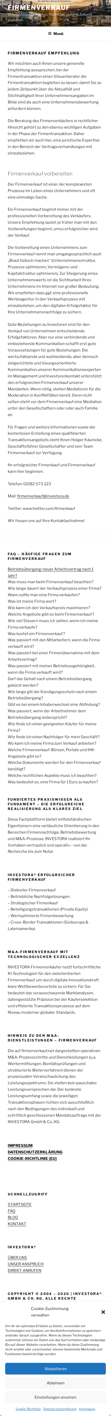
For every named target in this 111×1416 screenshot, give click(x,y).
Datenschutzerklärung (59, 1409)
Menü (58, 33)
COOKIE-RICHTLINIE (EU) (32, 1158)
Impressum (87, 1409)
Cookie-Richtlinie (28, 1409)
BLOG (13, 1217)
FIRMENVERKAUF (39, 7)
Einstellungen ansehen (55, 1397)
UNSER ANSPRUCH (26, 1264)
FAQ (11, 1211)
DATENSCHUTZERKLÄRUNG (35, 1152)
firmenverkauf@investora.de (43, 496)
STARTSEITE (19, 1204)
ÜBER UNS (17, 1257)
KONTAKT (17, 1224)
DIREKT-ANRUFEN (24, 1270)
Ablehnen (56, 1383)
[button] (103, 1312)
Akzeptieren (55, 1368)
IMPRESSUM (20, 1145)
